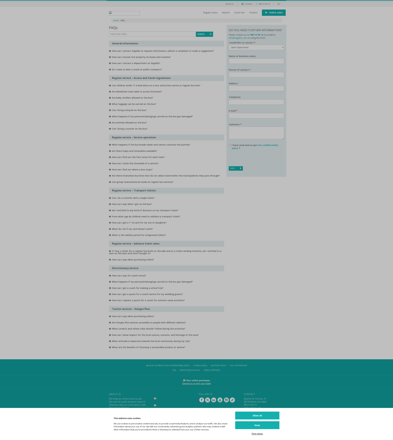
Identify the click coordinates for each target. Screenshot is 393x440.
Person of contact (240, 69)
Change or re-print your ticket (196, 383)
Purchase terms (218, 365)
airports (226, 12)
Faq (174, 369)
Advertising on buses (190, 369)
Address (233, 83)
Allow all (257, 415)
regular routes (210, 12)
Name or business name (242, 56)
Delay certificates (212, 369)
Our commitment (238, 365)
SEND (232, 168)
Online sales (275, 12)
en (279, 3)
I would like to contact (242, 42)
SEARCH (201, 34)
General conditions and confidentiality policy (167, 365)
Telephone (235, 97)
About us (230, 3)
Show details (257, 433)
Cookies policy (200, 365)
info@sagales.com (238, 37)
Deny (257, 425)
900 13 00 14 (264, 3)
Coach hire (239, 12)
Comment (235, 124)
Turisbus (253, 12)
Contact (248, 3)
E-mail (233, 110)
